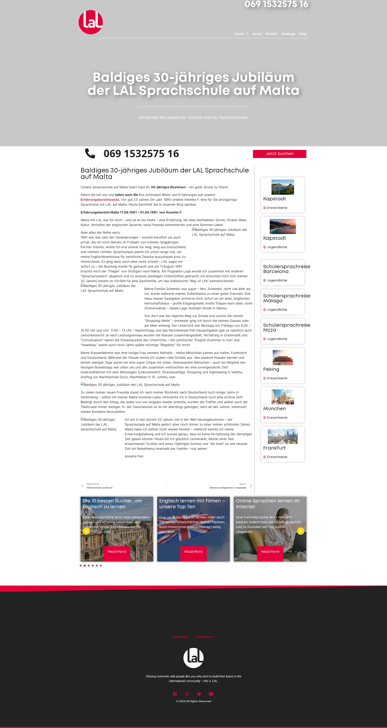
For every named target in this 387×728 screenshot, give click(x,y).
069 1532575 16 (276, 4)
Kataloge (180, 637)
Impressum (205, 637)
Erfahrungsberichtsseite (100, 200)
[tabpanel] (117, 529)
